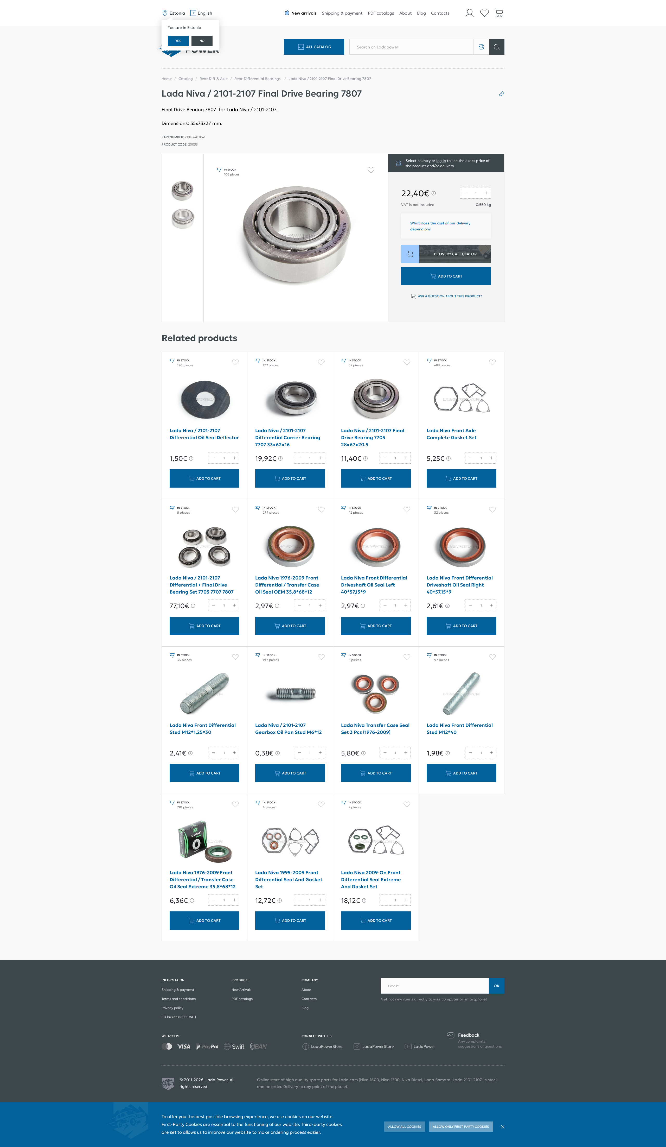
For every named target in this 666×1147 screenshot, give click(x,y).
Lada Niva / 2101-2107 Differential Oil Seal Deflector (204, 433)
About (405, 13)
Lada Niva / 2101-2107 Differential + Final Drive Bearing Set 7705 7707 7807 (202, 585)
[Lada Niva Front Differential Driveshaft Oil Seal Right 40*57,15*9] (461, 546)
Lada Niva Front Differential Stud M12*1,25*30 (203, 728)
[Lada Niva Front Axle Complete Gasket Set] (461, 399)
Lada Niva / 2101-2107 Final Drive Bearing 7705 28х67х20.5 (372, 437)
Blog (421, 13)
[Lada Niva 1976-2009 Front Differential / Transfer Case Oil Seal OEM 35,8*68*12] (290, 546)
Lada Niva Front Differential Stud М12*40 (460, 728)
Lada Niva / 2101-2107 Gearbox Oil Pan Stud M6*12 (288, 728)
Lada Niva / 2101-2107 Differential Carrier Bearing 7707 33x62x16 (287, 437)
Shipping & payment (342, 13)
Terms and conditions (179, 999)
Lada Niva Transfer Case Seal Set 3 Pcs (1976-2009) (375, 728)
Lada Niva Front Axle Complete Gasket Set (452, 433)
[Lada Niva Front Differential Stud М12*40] (461, 694)
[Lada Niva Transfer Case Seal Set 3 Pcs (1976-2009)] (376, 694)
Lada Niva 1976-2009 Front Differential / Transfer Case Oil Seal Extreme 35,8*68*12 (203, 879)
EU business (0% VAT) (179, 1017)
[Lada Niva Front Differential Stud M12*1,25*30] (204, 694)
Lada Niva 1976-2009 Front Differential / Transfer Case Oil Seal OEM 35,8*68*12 (287, 585)
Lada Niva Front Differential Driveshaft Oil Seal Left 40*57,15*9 (374, 585)
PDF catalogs (381, 13)
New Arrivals (241, 989)
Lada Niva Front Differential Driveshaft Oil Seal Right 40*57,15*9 (460, 585)
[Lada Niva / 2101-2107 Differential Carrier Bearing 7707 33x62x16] (290, 399)
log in (441, 160)
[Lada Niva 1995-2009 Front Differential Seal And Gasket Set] (290, 841)
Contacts (440, 13)
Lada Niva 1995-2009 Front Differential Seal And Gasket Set (288, 879)
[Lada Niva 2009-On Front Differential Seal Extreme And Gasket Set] (376, 841)
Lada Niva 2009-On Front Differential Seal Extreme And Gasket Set (371, 879)
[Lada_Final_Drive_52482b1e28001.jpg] (296, 238)
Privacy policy (172, 1008)
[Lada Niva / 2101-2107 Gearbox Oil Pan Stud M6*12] (290, 694)
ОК (496, 986)
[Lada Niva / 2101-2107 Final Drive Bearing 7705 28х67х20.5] (376, 399)
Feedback (468, 1035)
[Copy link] (499, 94)
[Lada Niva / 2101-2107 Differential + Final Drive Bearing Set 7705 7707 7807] (204, 546)
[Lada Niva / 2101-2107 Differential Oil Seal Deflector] (204, 399)
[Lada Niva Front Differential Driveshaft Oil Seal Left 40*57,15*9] (376, 546)
